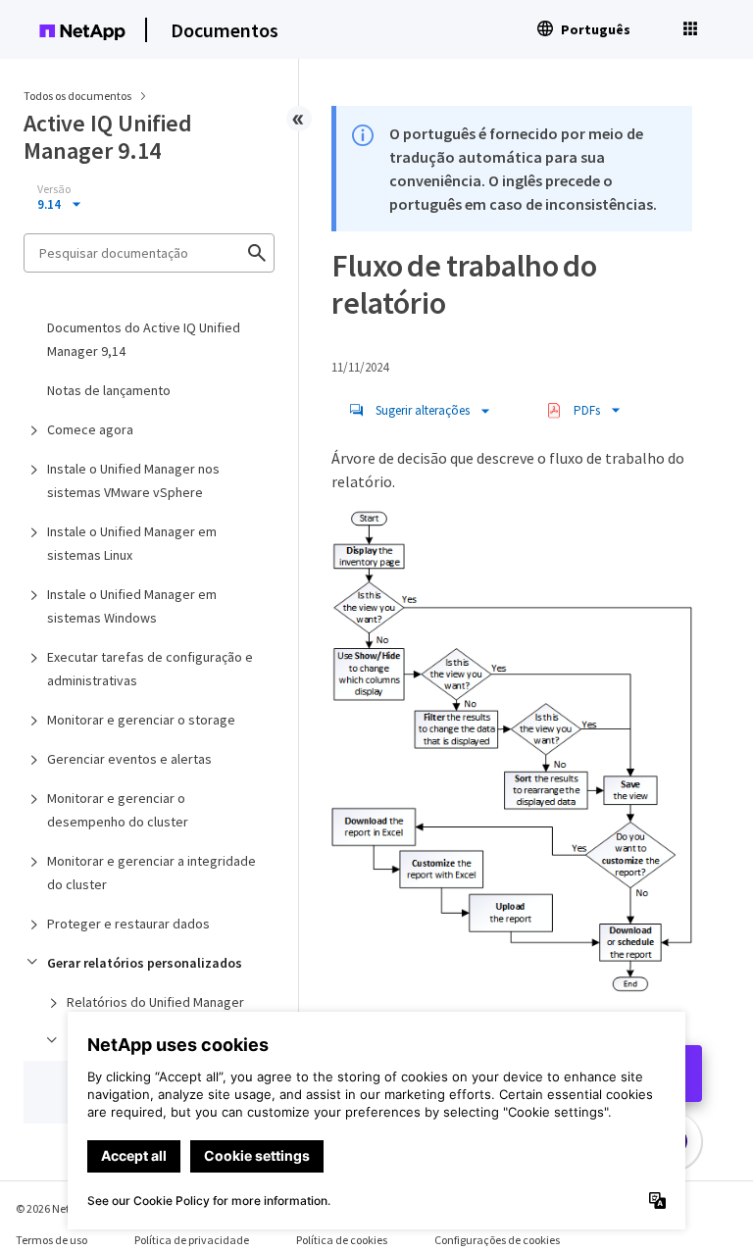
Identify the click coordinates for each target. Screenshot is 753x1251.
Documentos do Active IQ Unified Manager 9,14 (143, 339)
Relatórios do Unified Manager (155, 1002)
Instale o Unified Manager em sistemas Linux (132, 543)
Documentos (224, 30)
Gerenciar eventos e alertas (129, 759)
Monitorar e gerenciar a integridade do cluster (151, 872)
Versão (54, 189)
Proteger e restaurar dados (128, 923)
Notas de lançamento (109, 390)
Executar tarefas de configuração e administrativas (150, 668)
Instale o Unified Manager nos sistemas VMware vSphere (133, 480)
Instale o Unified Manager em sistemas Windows (132, 605)
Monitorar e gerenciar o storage (141, 719)
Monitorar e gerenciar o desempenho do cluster (117, 809)
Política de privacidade (191, 1239)
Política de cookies (341, 1239)
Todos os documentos (77, 95)
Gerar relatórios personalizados (144, 963)
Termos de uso (51, 1239)
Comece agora (90, 429)
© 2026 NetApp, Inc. (64, 1208)
